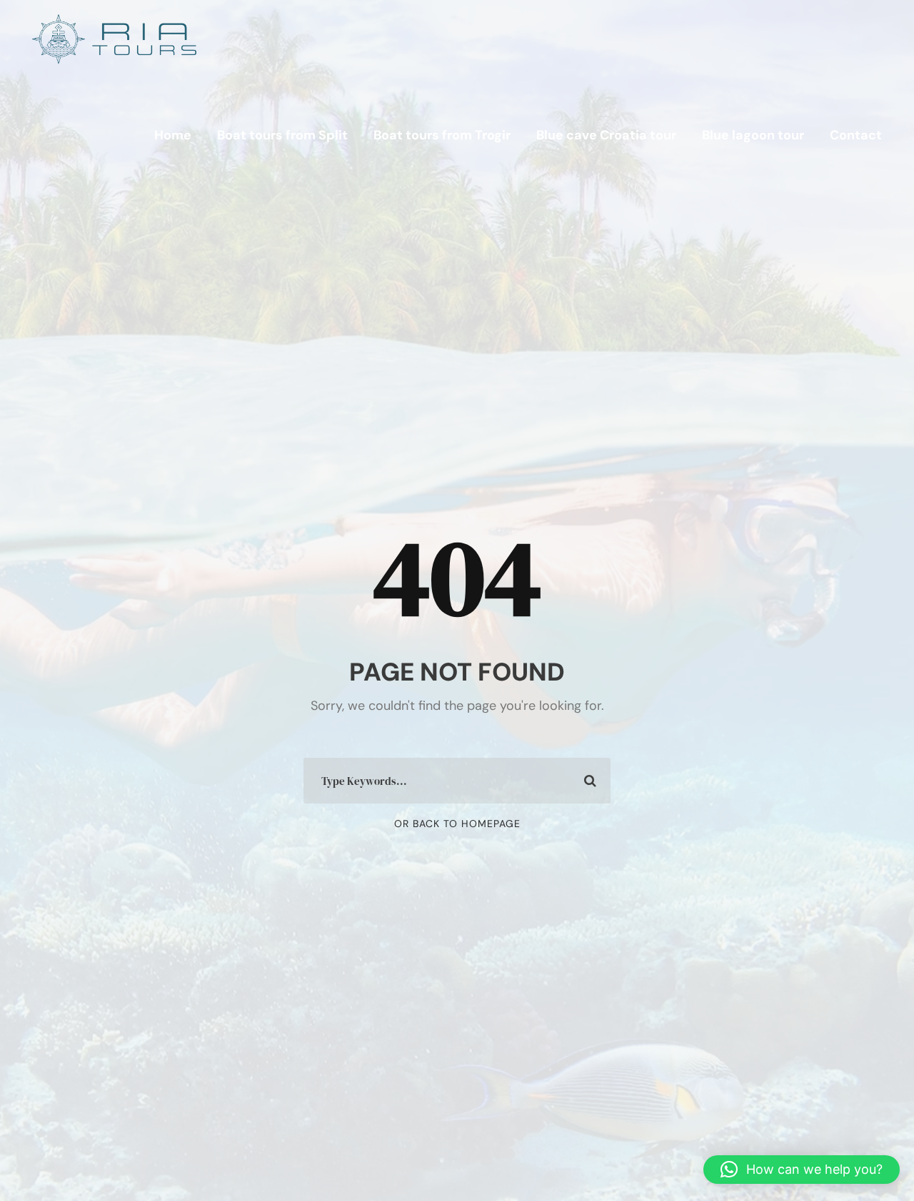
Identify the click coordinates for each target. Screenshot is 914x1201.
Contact (856, 135)
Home (172, 135)
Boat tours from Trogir (442, 135)
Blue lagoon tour (753, 135)
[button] (801, 1169)
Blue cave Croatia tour (606, 135)
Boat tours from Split (282, 135)
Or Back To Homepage (457, 823)
